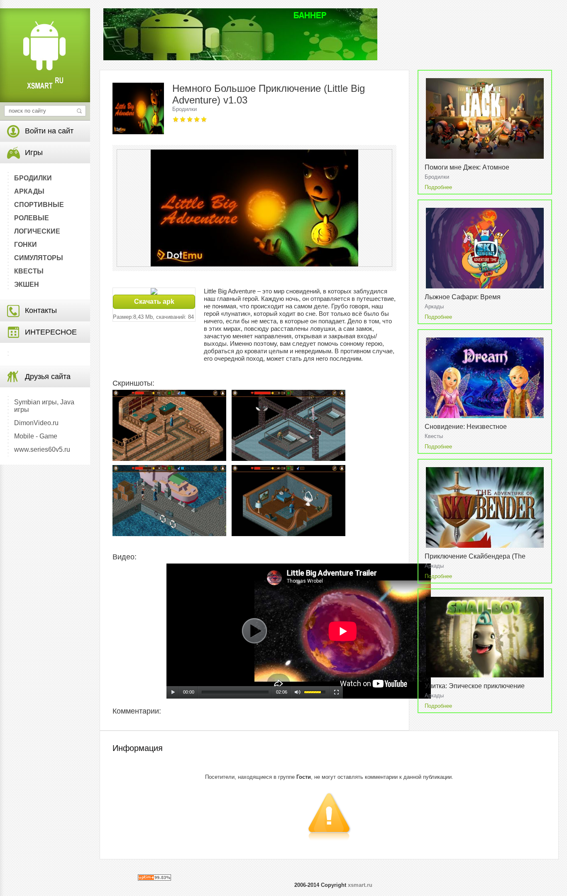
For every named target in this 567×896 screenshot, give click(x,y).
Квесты (434, 436)
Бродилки (184, 109)
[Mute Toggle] (297, 692)
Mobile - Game (35, 436)
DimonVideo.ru (36, 422)
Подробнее (438, 187)
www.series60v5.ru (42, 449)
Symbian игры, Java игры (44, 406)
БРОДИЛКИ (33, 178)
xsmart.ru (360, 885)
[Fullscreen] (336, 692)
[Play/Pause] (173, 692)
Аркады (434, 306)
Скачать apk (154, 301)
